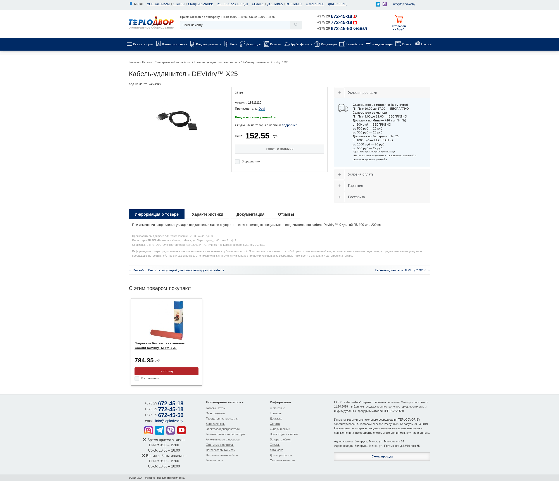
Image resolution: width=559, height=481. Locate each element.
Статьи (179, 4)
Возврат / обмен (280, 439)
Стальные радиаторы (220, 444)
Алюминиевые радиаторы (223, 439)
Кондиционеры (215, 423)
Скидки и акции (200, 4)
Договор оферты (281, 455)
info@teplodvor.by (404, 4)
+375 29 (334, 16)
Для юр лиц (337, 4)
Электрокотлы (215, 413)
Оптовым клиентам (282, 460)
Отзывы (275, 444)
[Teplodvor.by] (151, 22)
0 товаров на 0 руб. (399, 27)
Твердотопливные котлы (222, 418)
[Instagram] (148, 430)
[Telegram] (378, 4)
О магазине (315, 4)
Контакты (294, 4)
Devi (262, 108)
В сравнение (251, 161)
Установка (276, 450)
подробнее (290, 125)
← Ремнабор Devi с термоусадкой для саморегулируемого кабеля (176, 270)
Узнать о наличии (279, 149)
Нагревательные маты (220, 450)
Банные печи (214, 460)
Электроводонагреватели (223, 429)
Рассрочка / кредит (232, 4)
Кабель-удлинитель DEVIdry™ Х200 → (402, 270)
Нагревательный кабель (222, 455)
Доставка (275, 4)
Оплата (258, 4)
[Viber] (385, 4)
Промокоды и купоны (284, 434)
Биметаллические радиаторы (225, 434)
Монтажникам (158, 4)
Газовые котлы (215, 408)
